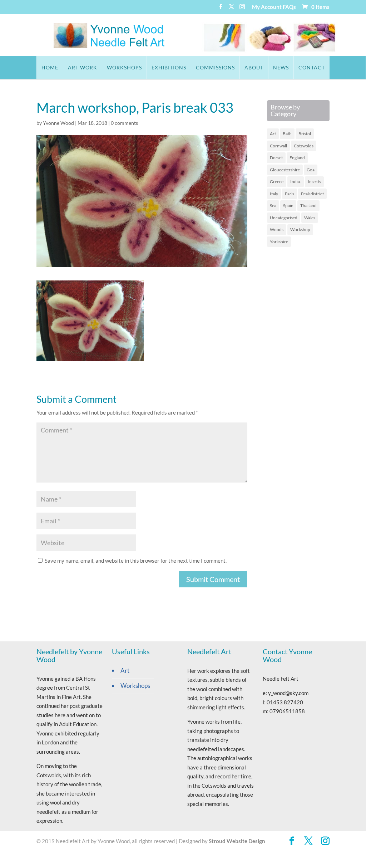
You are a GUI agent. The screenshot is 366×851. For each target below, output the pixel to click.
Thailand (308, 205)
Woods (276, 229)
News (281, 67)
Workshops (124, 67)
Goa (311, 169)
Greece (276, 181)
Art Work (82, 67)
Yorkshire (279, 241)
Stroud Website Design (237, 841)
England (297, 157)
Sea (273, 205)
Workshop (300, 229)
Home (49, 67)
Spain (288, 205)
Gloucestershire (285, 169)
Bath (287, 133)
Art (273, 133)
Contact (311, 67)
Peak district (312, 193)
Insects (314, 181)
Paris (289, 193)
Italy (274, 193)
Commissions (215, 67)
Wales (309, 217)
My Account (267, 7)
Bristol (304, 133)
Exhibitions (169, 67)
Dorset (276, 157)
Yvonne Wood (58, 123)
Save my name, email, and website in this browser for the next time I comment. (136, 560)
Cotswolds (303, 145)
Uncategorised (283, 217)
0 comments (124, 123)
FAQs (289, 7)
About (253, 67)
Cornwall (278, 145)
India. (295, 181)
